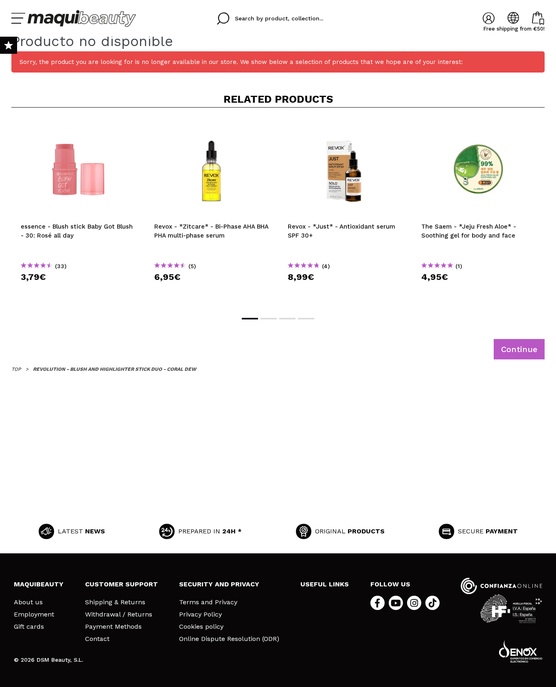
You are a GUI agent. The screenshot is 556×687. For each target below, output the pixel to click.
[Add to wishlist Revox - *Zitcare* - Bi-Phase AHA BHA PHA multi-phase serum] (211, 127)
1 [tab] (250, 318)
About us (28, 602)
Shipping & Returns (115, 602)
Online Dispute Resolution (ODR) (229, 639)
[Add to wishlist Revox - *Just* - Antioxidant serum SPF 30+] (345, 127)
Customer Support (121, 584)
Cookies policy (201, 626)
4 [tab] (306, 318)
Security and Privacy (219, 584)
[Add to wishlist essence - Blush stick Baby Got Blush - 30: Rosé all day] (78, 127)
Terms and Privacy (208, 602)
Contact (97, 639)
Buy (78, 291)
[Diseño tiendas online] (520, 651)
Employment (34, 614)
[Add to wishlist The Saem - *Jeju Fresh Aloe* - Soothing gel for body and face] (478, 127)
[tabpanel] (78, 211)
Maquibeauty (38, 584)
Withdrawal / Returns (118, 614)
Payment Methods (113, 626)
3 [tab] (287, 318)
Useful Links (324, 584)
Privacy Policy (200, 614)
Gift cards (29, 626)
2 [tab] (268, 318)
